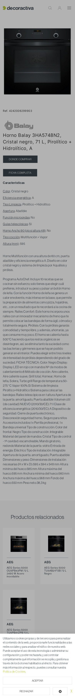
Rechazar (26, 691)
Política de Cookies (14, 671)
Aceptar (37, 680)
